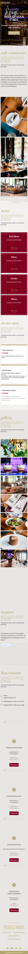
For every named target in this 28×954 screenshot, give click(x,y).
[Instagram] (14, 741)
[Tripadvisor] (20, 948)
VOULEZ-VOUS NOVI (14, 936)
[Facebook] (7, 948)
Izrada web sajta (19, 952)
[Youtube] (12, 948)
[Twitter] (16, 948)
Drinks (14, 278)
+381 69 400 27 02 (9, 698)
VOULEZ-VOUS (7, 932)
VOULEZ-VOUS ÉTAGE (19, 932)
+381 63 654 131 (14, 905)
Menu (14, 257)
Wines (14, 299)
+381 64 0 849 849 (14, 855)
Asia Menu (14, 236)
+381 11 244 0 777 (14, 759)
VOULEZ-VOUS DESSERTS (14, 939)
